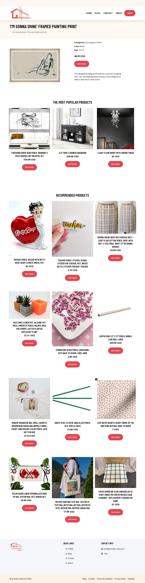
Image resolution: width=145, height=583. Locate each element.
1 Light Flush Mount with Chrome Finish (115, 152)
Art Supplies (90, 42)
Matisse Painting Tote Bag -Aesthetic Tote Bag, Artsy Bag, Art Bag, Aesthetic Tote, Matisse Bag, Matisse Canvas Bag (72, 504)
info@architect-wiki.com (125, 3)
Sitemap (131, 579)
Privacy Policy (120, 579)
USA (112, 3)
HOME (89, 13)
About (119, 13)
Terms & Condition (105, 579)
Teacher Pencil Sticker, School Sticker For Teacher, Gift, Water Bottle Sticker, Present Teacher (72, 263)
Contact (108, 13)
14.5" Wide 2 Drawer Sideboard (72, 152)
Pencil (99, 42)
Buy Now (81, 64)
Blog (97, 13)
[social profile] (20, 3)
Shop (129, 13)
